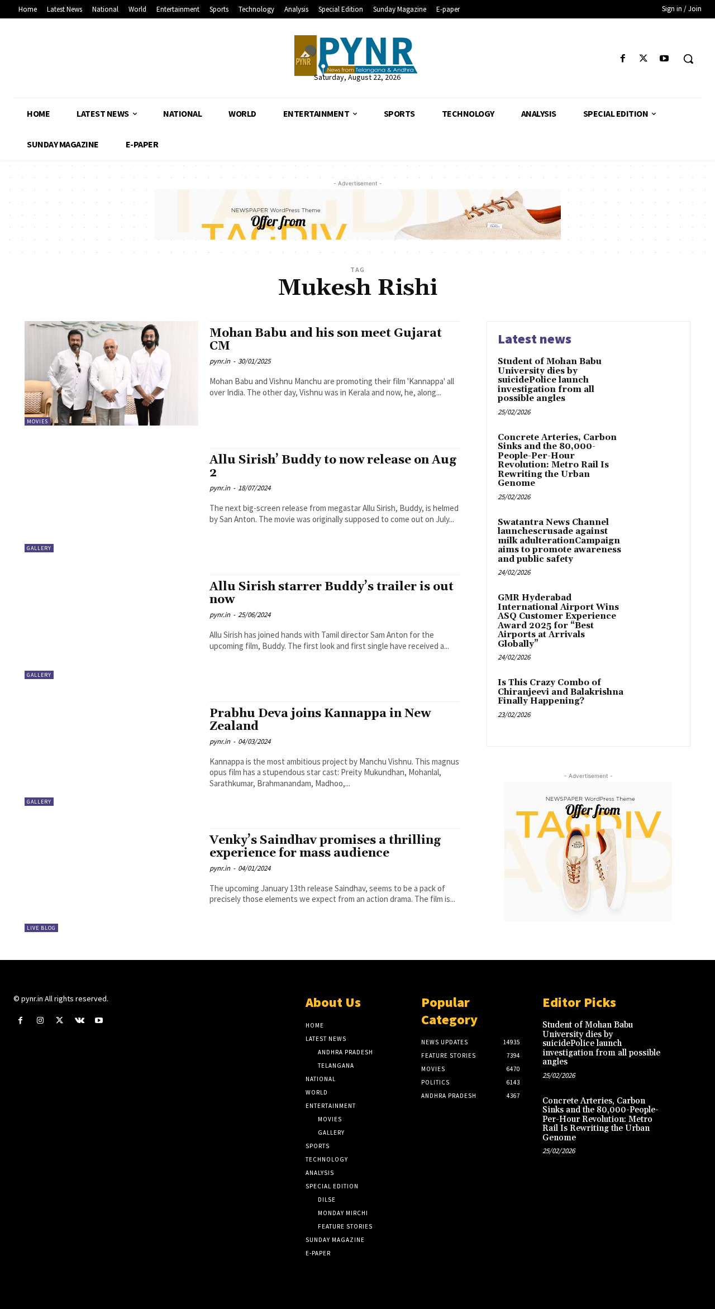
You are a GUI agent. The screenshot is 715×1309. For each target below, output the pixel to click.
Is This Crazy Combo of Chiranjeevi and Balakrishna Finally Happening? (560, 691)
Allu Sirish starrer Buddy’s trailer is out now (331, 593)
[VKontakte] (80, 1021)
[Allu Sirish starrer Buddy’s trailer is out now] (111, 627)
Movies (37, 421)
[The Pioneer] (357, 55)
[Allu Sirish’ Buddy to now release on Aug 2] (111, 500)
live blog (41, 927)
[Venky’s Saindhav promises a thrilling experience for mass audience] (111, 880)
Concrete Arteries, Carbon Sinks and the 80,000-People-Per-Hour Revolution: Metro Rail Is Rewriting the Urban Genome (557, 460)
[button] (688, 58)
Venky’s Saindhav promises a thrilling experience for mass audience (325, 847)
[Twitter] (643, 58)
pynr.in (219, 361)
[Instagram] (40, 1021)
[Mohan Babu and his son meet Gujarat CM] (111, 373)
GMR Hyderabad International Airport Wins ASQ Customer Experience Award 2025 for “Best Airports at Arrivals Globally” (558, 621)
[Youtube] (664, 58)
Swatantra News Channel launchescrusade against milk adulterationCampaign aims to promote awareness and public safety (559, 541)
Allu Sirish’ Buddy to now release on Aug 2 (332, 466)
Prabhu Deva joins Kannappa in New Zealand (320, 720)
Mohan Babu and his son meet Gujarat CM (325, 339)
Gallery (39, 548)
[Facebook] (622, 58)
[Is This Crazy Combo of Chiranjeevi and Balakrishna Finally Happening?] (655, 700)
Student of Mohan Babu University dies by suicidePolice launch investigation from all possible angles (550, 380)
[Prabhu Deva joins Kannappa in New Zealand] (111, 753)
